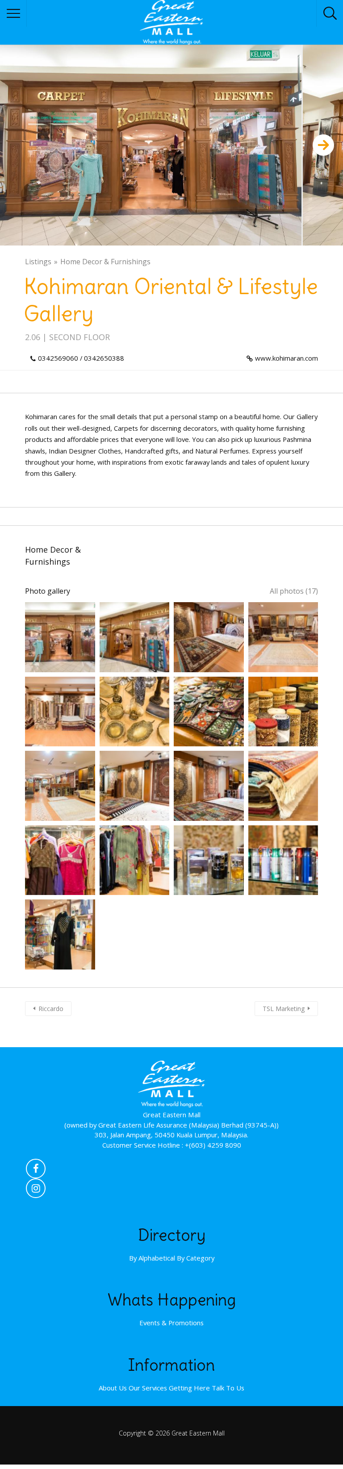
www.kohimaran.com (286, 358)
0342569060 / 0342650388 (81, 358)
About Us (113, 1387)
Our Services (148, 1387)
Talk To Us (228, 1387)
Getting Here (189, 1387)
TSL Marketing (284, 1008)
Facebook (36, 1171)
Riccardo (50, 1008)
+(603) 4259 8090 (213, 1144)
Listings (38, 261)
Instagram (36, 1190)
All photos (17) (294, 591)
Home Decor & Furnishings (105, 261)
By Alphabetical (152, 1257)
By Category (195, 1257)
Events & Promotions (171, 1322)
